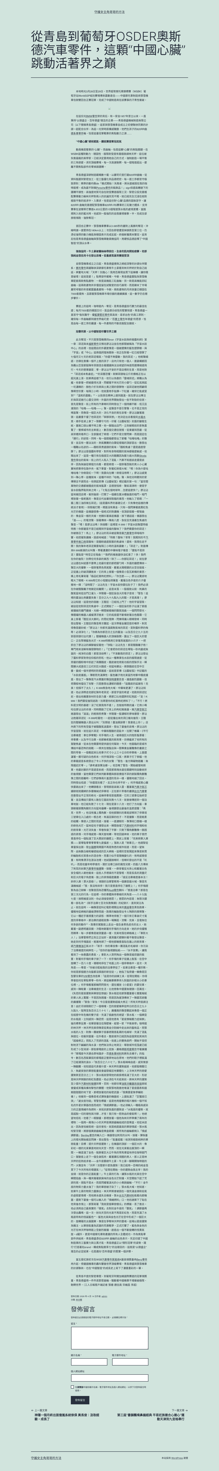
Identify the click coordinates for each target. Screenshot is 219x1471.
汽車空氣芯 (140, 709)
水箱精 (92, 847)
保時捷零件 (115, 679)
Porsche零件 (103, 188)
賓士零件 (120, 319)
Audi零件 (114, 890)
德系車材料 (115, 1053)
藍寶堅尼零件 (102, 315)
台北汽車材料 (126, 1195)
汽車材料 (129, 825)
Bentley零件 (87, 1135)
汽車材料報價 (88, 1083)
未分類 (79, 1299)
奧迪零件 (129, 907)
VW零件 (88, 976)
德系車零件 (77, 133)
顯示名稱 (76, 1355)
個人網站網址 (78, 1371)
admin (104, 1296)
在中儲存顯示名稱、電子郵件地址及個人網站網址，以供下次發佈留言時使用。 (110, 1389)
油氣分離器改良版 (132, 1083)
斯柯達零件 (130, 1049)
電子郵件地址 (119, 1355)
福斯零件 (94, 344)
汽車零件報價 (93, 868)
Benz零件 (141, 1259)
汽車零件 (129, 533)
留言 (74, 1323)
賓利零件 (81, 268)
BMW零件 (91, 116)
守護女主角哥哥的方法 (109, 12)
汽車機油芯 (79, 946)
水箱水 (142, 417)
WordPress (177, 1458)
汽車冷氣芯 (140, 787)
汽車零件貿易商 (111, 1259)
